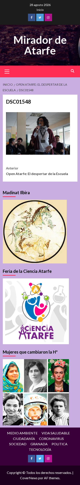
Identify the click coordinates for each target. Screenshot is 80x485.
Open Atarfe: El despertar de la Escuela (37, 171)
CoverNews (29, 478)
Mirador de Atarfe (40, 45)
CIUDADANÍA (24, 438)
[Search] (72, 71)
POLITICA (59, 444)
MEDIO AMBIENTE (22, 433)
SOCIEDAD (17, 444)
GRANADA (39, 444)
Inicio (40, 10)
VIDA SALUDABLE (56, 433)
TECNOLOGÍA (40, 449)
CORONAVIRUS (51, 438)
